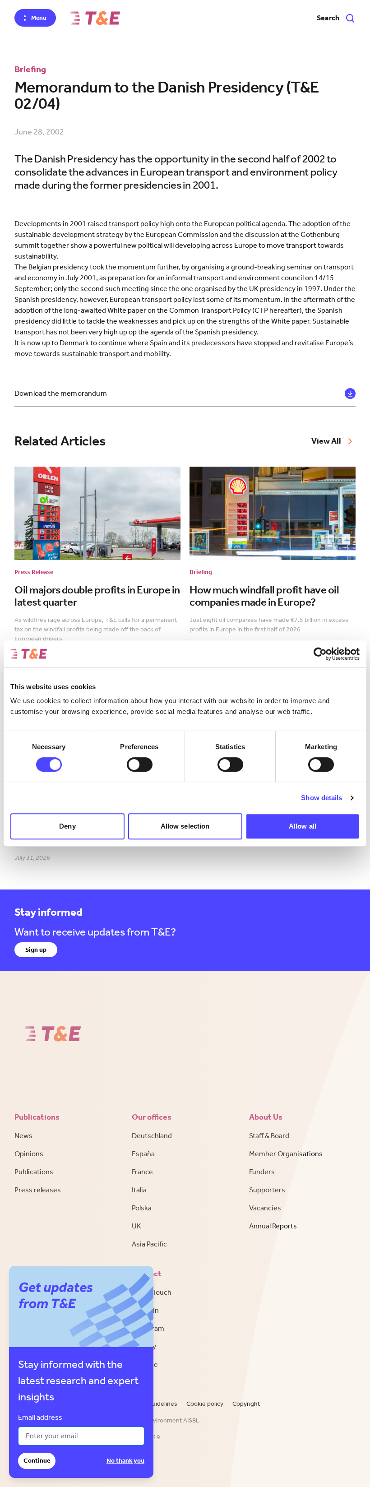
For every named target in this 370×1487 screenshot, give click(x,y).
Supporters (267, 1190)
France (142, 1171)
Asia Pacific (149, 1244)
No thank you (125, 1460)
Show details (321, 797)
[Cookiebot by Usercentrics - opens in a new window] (320, 654)
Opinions (28, 1153)
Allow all (302, 826)
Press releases (37, 1190)
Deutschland (152, 1135)
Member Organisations (286, 1153)
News (23, 1135)
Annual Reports (273, 1226)
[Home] (95, 18)
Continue (36, 1460)
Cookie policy (204, 1404)
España (143, 1153)
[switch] (140, 764)
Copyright (246, 1404)
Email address (40, 1417)
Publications (33, 1171)
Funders (262, 1171)
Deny (67, 826)
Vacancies (265, 1208)
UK (136, 1226)
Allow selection (185, 826)
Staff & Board (269, 1135)
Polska (142, 1208)
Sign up (35, 950)
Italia (139, 1190)
